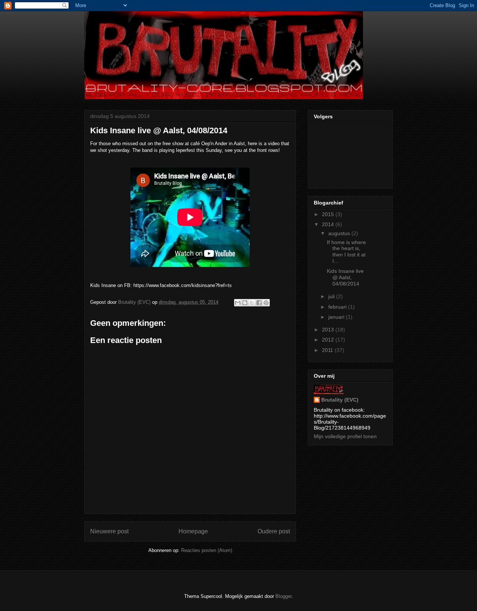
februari (338, 307)
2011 (328, 350)
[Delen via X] (252, 302)
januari (337, 317)
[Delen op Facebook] (259, 302)
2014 (328, 224)
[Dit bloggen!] (245, 302)
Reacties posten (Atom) (206, 550)
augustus (339, 233)
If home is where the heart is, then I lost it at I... (346, 251)
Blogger (283, 596)
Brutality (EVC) (339, 400)
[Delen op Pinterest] (266, 302)
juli (332, 296)
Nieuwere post (109, 531)
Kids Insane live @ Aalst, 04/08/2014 (345, 277)
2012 (328, 340)
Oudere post (274, 531)
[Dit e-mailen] (237, 302)
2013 (328, 330)
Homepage (193, 531)
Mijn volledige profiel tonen (345, 436)
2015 (328, 214)
